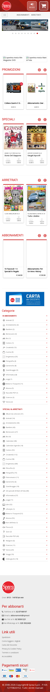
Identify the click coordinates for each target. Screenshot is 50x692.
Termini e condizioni (10, 652)
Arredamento (12, 325)
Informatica (11, 375)
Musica (10, 388)
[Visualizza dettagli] (13, 59)
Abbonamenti (23, 15)
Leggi (9, 379)
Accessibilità (7, 656)
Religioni (10, 541)
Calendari (11, 441)
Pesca (9, 527)
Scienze (10, 397)
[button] (43, 7)
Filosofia (10, 468)
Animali (10, 320)
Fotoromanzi (12, 477)
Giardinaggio (12, 370)
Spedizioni (6, 637)
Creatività (11, 347)
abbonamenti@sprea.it (20, 615)
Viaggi (10, 554)
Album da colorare (14, 414)
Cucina (9, 352)
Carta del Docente (9, 645)
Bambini (10, 329)
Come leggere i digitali (11, 641)
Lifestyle (10, 509)
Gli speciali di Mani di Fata (17, 491)
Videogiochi (12, 559)
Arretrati (36, 15)
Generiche (11, 365)
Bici (8, 338)
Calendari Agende (14, 445)
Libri (9, 504)
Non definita (12, 522)
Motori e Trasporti (14, 384)
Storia (9, 402)
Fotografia (11, 361)
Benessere (11, 334)
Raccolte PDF (12, 393)
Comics (10, 343)
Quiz (9, 531)
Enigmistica (12, 356)
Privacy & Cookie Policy (11, 649)
